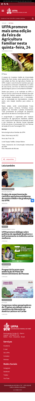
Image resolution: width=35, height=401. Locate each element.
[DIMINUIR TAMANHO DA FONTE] (5, 4)
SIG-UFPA (6, 353)
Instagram (6, 368)
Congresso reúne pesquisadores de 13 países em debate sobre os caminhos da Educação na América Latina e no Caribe (16, 308)
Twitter (5, 375)
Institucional (6, 264)
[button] (3, 11)
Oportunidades (7, 300)
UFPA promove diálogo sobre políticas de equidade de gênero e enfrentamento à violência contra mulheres (17, 235)
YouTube (6, 378)
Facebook (6, 372)
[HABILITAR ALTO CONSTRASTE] (2, 4)
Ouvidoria (6, 346)
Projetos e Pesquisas (8, 189)
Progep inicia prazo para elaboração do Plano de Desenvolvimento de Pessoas (15, 271)
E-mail (5, 349)
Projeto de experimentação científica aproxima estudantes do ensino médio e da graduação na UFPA (16, 197)
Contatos (6, 356)
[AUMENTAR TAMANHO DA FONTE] (8, 4)
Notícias (5, 226)
